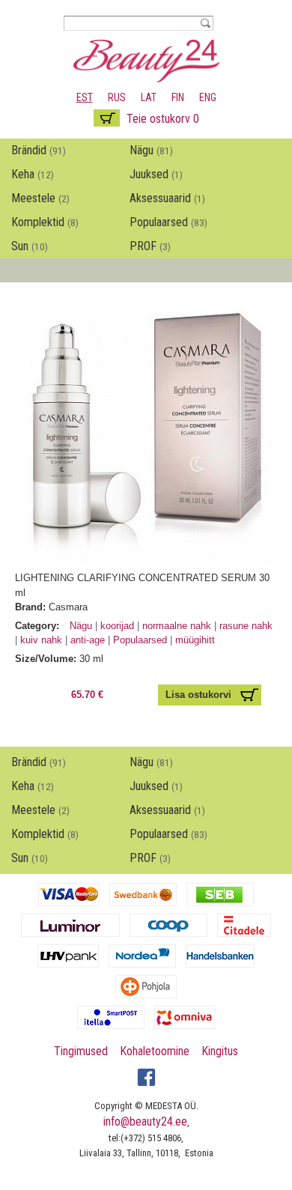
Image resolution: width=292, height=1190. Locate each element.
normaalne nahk (178, 625)
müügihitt (195, 640)
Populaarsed (168, 222)
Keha (32, 174)
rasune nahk (246, 625)
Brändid (38, 150)
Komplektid (45, 222)
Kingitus (219, 1051)
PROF (150, 246)
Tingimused (81, 1051)
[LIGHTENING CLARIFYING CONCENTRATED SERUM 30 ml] (146, 556)
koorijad (117, 625)
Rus (117, 97)
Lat (148, 97)
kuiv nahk (42, 640)
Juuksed (156, 174)
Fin (177, 97)
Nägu (151, 150)
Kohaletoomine (154, 1051)
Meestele (40, 198)
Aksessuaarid (167, 198)
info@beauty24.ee (145, 1121)
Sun (29, 246)
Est (84, 97)
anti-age (87, 640)
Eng (207, 97)
